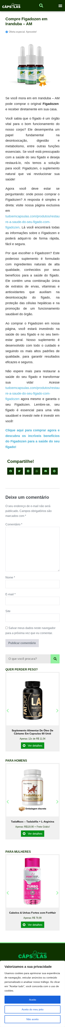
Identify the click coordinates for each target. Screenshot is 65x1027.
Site (7, 611)
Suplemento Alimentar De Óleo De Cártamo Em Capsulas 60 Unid (32, 732)
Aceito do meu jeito (33, 1009)
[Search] (55, 658)
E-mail (10, 594)
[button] (60, 6)
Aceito (32, 999)
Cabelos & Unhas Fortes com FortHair (32, 912)
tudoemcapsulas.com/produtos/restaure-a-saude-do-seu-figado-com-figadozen (32, 221)
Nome (10, 577)
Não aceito (32, 1019)
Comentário (13, 524)
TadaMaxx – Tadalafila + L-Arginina (32, 821)
